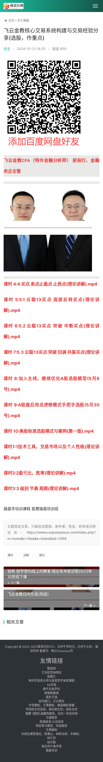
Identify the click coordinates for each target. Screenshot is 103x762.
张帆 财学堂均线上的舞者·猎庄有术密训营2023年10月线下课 (49, 574)
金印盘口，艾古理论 (51, 701)
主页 (11, 20)
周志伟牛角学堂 (51, 746)
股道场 (51, 668)
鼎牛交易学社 (51, 689)
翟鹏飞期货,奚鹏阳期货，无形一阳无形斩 (51, 713)
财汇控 (51, 738)
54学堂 (51, 685)
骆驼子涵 (51, 697)
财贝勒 (51, 742)
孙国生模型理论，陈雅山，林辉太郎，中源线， (51, 734)
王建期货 (51, 717)
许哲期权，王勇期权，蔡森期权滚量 (51, 705)
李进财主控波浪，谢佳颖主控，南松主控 (51, 709)
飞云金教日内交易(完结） (29, 594)
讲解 (26, 555)
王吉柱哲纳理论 (51, 672)
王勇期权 (51, 730)
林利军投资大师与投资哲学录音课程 (51, 680)
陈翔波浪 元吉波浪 (51, 721)
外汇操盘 (23, 20)
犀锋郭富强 (51, 693)
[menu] (95, 6)
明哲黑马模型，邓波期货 (51, 726)
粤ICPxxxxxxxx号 (62, 651)
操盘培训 (51, 750)
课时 (10, 555)
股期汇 (51, 676)
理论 (42, 555)
